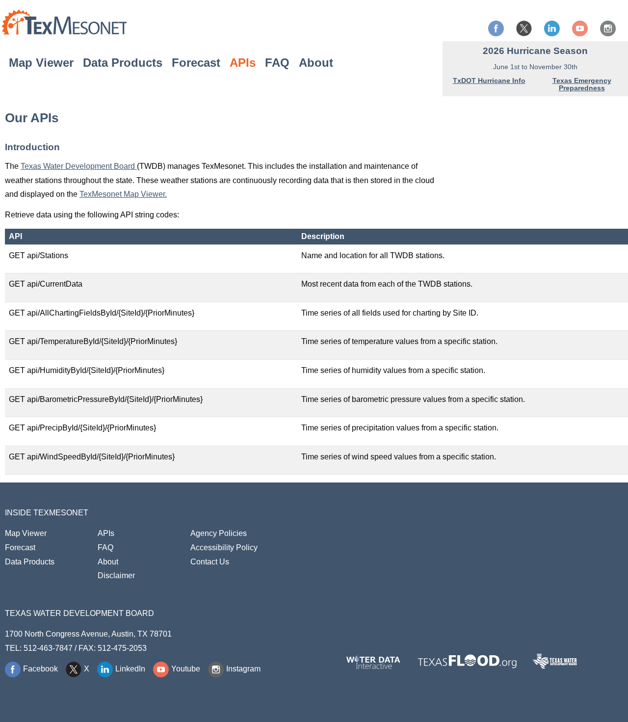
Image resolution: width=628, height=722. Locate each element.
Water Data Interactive (373, 661)
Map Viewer (41, 62)
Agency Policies (218, 533)
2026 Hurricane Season (535, 51)
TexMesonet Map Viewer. (123, 194)
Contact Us (209, 562)
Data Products (122, 62)
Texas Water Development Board (79, 166)
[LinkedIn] (553, 28)
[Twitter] (525, 28)
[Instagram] (609, 28)
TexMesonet (64, 21)
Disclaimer (116, 575)
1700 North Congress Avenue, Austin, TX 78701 (88, 634)
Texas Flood (467, 661)
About (316, 62)
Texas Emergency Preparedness (581, 84)
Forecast (196, 62)
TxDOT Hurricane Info (489, 80)
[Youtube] (581, 28)
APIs (243, 62)
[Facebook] (497, 28)
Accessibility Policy (224, 547)
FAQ (277, 62)
